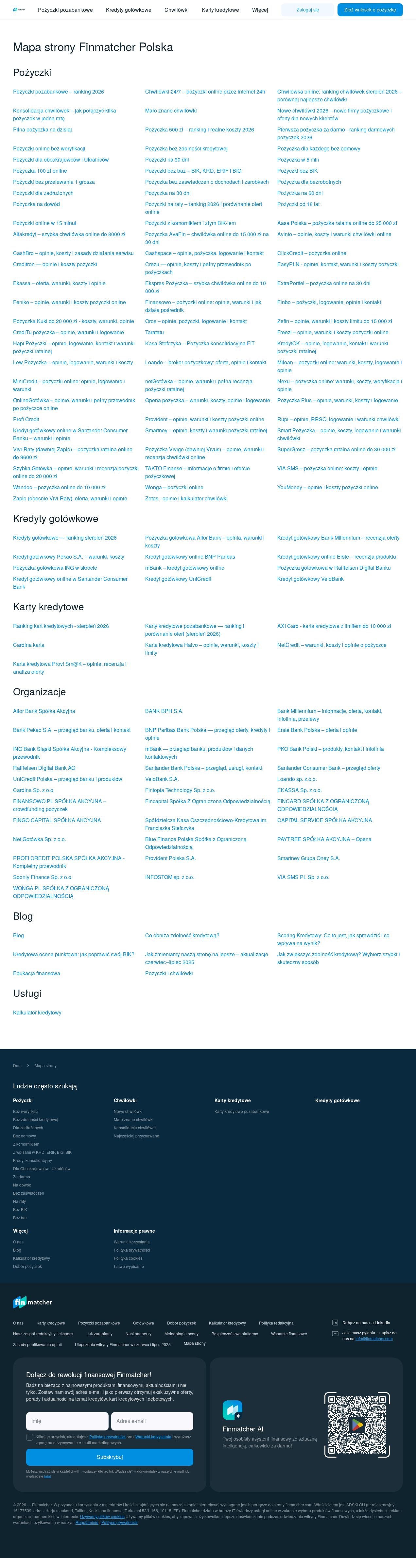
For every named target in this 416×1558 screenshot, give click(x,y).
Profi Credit (26, 419)
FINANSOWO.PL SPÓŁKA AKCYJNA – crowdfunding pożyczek (59, 805)
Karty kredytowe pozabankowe (242, 1111)
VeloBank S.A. (162, 779)
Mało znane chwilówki (171, 110)
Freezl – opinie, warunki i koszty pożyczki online (333, 332)
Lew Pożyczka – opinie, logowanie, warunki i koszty (73, 362)
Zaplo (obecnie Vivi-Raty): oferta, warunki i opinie (70, 498)
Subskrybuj (110, 1457)
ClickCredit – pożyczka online (311, 253)
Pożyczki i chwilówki (169, 973)
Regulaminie (87, 1522)
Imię (36, 1421)
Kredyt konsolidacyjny (32, 1160)
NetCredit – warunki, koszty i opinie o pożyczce (332, 645)
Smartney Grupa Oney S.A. (308, 858)
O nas (18, 1241)
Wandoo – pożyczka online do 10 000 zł (59, 487)
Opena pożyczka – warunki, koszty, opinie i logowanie (207, 400)
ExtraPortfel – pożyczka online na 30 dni (324, 283)
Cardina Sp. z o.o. (34, 790)
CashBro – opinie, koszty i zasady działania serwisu (73, 253)
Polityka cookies (128, 1258)
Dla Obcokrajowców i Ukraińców (42, 1168)
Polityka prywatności (132, 1250)
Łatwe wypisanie (129, 1266)
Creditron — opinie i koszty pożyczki (55, 264)
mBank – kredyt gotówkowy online (184, 567)
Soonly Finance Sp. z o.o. (43, 877)
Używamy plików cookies (102, 1516)
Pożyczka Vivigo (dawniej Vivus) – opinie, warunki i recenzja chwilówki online (205, 453)
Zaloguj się (308, 9)
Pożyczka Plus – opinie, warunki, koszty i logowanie (337, 400)
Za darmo (21, 1176)
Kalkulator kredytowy (37, 1012)
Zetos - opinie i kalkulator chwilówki (186, 498)
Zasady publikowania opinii (37, 1344)
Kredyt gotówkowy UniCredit (178, 578)
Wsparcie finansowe (289, 1333)
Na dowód (22, 1184)
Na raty (19, 1201)
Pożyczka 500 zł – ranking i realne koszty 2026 (199, 129)
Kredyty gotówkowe (128, 9)
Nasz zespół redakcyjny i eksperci (43, 1333)
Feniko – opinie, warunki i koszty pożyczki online (69, 302)
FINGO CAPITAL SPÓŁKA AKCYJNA (57, 820)
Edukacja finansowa (36, 973)
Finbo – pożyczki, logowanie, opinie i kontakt (329, 302)
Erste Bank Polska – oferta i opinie (317, 730)
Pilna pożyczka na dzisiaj (42, 129)
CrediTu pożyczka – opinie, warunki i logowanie (68, 332)
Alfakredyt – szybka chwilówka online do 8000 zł (69, 234)
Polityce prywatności (119, 1522)
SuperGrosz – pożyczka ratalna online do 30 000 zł (336, 449)
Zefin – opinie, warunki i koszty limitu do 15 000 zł (334, 321)
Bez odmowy (24, 1135)
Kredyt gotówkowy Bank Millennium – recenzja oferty (338, 537)
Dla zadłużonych (28, 1127)
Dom (17, 1065)
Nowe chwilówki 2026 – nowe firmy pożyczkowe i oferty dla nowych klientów (334, 114)
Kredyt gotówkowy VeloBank (310, 578)
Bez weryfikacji (26, 1111)
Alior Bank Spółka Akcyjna (44, 711)
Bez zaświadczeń (28, 1193)
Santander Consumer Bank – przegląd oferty (328, 767)
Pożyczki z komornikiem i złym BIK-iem (190, 223)
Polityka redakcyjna (276, 1322)
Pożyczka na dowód (36, 204)
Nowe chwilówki (128, 1111)
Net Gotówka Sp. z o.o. (39, 839)
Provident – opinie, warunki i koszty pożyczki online (204, 419)
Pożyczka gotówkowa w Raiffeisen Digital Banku (334, 567)
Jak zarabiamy (100, 1333)
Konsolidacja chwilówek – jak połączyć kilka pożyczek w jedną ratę (64, 114)
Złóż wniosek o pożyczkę (370, 9)
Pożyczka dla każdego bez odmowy (318, 148)
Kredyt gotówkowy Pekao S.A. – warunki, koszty (68, 556)
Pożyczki (23, 1100)
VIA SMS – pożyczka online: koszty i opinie (327, 468)
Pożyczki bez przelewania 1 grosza (54, 181)
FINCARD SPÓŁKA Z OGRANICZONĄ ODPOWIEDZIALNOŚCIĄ (323, 805)
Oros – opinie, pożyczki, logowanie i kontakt (196, 321)
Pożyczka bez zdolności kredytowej (186, 148)
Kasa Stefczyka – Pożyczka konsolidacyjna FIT (200, 343)
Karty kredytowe (220, 9)
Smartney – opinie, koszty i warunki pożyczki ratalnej (206, 430)
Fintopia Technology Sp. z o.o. (180, 790)
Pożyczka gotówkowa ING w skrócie (55, 567)
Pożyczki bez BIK (297, 170)
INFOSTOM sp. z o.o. (169, 877)
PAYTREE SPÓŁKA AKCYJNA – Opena (324, 839)
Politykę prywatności (107, 1436)
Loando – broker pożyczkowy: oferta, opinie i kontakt (205, 362)
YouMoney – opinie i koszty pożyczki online (327, 487)
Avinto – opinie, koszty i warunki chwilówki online (334, 234)
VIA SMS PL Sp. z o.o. (303, 877)
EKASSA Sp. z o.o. (299, 790)
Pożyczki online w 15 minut (44, 223)
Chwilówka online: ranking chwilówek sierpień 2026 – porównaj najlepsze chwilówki (339, 95)
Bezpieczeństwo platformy (235, 1333)
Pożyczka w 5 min (298, 159)
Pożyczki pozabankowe (65, 9)
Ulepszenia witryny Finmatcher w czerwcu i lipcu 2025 (123, 1344)
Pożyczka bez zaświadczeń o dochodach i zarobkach (207, 181)
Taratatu (154, 332)
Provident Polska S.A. (170, 858)
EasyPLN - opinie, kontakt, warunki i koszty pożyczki (338, 264)
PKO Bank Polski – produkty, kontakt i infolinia (330, 749)
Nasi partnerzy (138, 1333)
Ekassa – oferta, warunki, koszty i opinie (59, 283)
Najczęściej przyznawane (136, 1135)
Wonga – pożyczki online (174, 487)
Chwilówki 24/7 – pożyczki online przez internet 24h (205, 91)
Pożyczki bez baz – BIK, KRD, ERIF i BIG (193, 170)
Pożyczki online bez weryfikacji (49, 148)
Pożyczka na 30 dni (168, 193)
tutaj (47, 1476)
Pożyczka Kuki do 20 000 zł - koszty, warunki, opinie (73, 321)
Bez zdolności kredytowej (35, 1119)
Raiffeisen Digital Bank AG (44, 767)
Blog (18, 935)
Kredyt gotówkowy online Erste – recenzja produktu (336, 556)
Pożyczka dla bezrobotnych (309, 181)
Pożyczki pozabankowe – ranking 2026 (58, 91)
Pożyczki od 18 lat (298, 204)
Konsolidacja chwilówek (135, 1127)
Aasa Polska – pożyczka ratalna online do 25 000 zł (337, 223)
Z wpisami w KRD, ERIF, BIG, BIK (42, 1152)
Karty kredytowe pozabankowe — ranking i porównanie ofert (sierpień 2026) (194, 629)
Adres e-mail (131, 1421)
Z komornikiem (26, 1144)
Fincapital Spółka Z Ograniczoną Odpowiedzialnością (207, 801)
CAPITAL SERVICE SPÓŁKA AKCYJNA (324, 820)
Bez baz (20, 1217)
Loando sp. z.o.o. (297, 779)
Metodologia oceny (182, 1333)
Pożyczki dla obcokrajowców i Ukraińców (61, 159)
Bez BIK (20, 1209)
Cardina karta (28, 645)
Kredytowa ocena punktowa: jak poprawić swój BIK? (73, 954)
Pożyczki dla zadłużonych (43, 193)
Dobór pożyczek (27, 1266)
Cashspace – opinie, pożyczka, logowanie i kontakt (204, 253)
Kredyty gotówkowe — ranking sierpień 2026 (65, 537)
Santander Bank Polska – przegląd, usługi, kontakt (203, 767)
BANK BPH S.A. (164, 711)
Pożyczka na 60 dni (300, 193)
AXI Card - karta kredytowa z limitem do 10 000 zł (334, 626)
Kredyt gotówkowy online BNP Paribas (190, 556)
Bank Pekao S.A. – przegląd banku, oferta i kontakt (71, 730)
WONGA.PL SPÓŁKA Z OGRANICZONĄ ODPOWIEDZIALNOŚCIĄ (61, 892)
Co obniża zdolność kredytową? (182, 935)
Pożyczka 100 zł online (40, 170)
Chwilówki (177, 9)
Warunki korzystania (132, 1241)
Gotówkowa (143, 1322)
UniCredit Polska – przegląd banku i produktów (67, 779)
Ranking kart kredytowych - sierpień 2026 (61, 626)
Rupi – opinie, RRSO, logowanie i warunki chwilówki (338, 419)
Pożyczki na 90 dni (167, 159)
